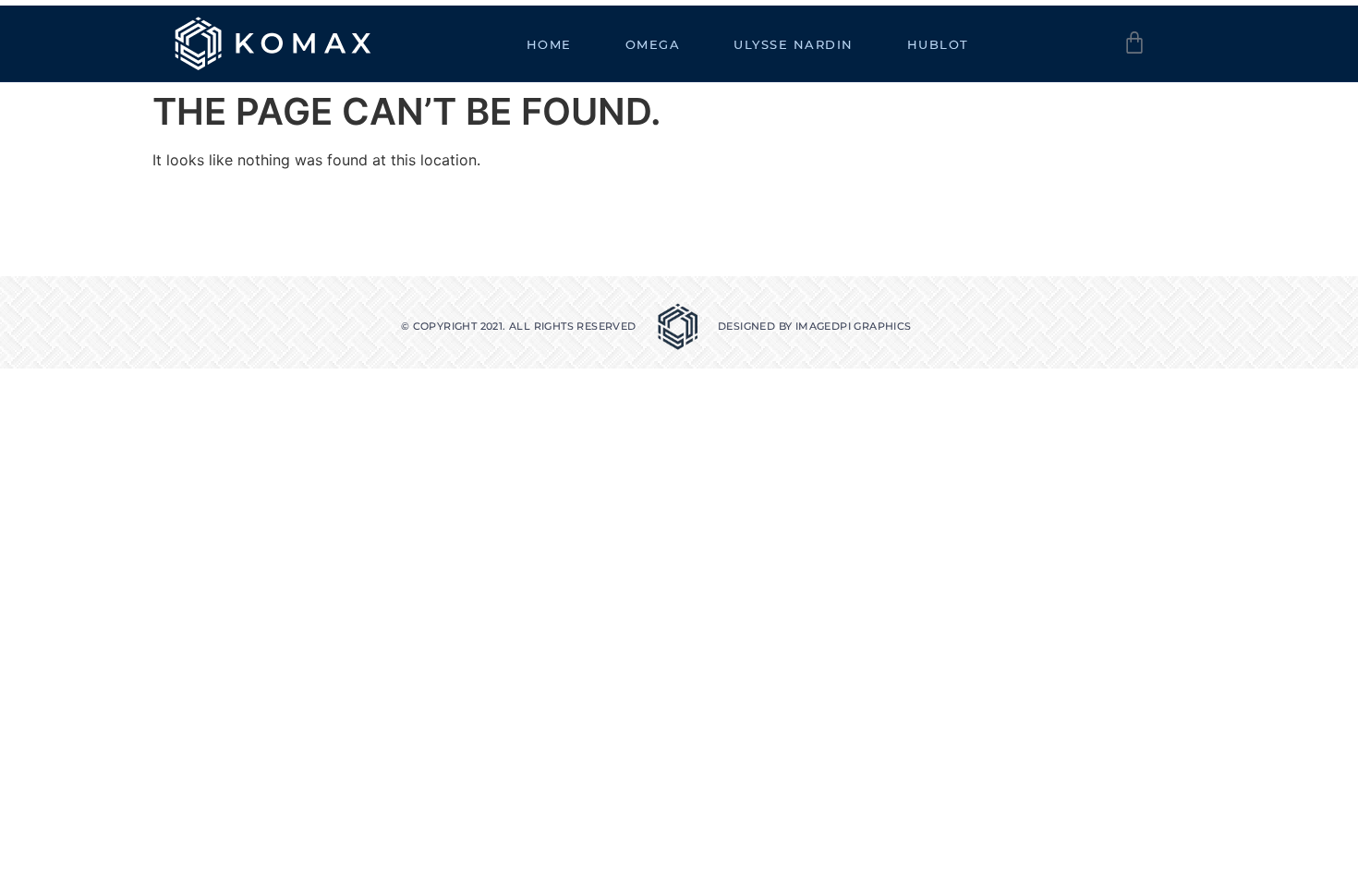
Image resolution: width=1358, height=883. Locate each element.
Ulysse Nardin (794, 44)
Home (549, 44)
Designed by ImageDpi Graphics (815, 326)
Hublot (938, 44)
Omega (653, 44)
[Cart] (1134, 42)
